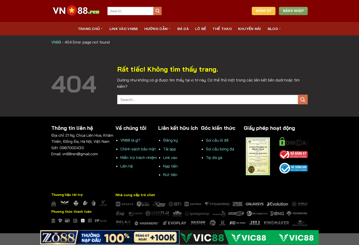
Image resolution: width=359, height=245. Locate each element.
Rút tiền (170, 174)
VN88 (56, 42)
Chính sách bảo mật (138, 148)
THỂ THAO (222, 29)
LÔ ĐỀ (200, 29)
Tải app (169, 148)
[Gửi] (157, 11)
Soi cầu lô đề (217, 140)
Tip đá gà (214, 157)
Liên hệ (126, 166)
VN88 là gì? (130, 140)
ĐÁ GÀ (183, 29)
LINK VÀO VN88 (123, 29)
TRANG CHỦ (89, 29)
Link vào (170, 157)
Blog (273, 29)
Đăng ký (170, 140)
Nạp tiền (170, 166)
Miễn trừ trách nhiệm (138, 157)
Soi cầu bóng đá (220, 148)
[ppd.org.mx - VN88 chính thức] (75, 11)
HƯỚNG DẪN (156, 29)
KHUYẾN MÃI (249, 29)
